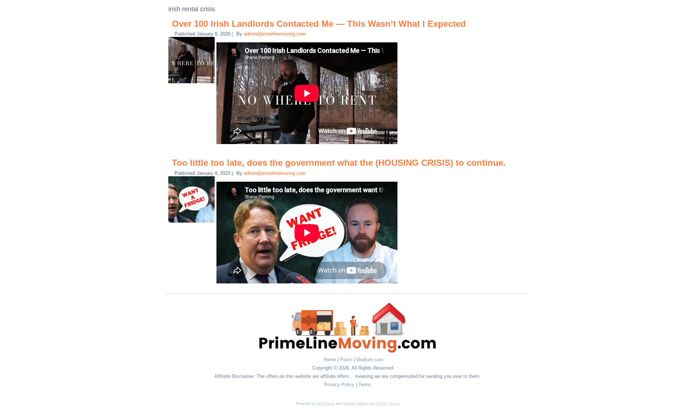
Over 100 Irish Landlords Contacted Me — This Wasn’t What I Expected (319, 24)
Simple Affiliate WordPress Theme (372, 403)
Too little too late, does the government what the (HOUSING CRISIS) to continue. (339, 163)
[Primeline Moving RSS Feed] (181, 361)
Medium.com (369, 359)
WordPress (326, 403)
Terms (364, 384)
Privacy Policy (339, 384)
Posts (346, 359)
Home (330, 359)
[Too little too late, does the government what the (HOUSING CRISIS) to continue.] (192, 222)
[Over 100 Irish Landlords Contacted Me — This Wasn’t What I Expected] (192, 83)
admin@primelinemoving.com (275, 34)
